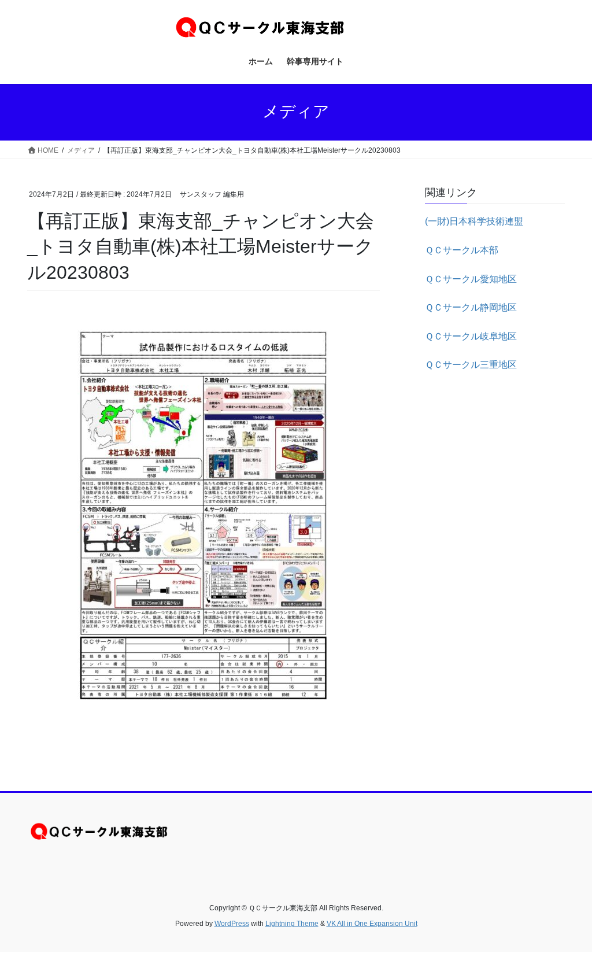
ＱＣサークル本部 (461, 250)
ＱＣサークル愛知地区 (471, 279)
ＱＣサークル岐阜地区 (471, 336)
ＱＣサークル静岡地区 (471, 307)
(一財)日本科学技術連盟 (474, 221)
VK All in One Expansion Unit (372, 924)
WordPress (231, 924)
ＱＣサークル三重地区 (471, 365)
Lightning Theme (292, 924)
